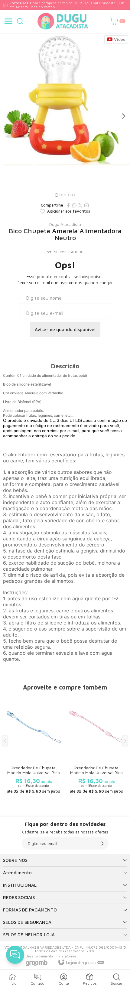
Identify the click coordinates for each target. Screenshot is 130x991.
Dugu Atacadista (65, 224)
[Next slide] (123, 116)
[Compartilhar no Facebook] (68, 205)
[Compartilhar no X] (80, 205)
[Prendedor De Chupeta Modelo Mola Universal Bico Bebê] (33, 745)
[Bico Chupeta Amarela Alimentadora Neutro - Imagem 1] (65, 100)
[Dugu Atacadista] (63, 21)
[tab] (56, 195)
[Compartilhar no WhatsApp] (74, 205)
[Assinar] (102, 843)
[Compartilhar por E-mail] (86, 205)
